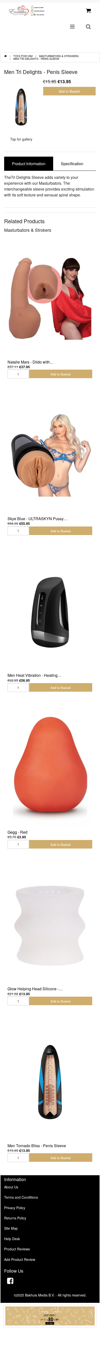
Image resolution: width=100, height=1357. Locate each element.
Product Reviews (17, 1248)
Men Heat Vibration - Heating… (34, 675)
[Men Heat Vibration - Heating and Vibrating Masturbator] (50, 612)
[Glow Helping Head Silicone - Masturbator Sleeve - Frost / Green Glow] (50, 925)
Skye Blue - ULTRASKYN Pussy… (37, 518)
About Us (11, 1187)
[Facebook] (10, 1281)
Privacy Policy (14, 1207)
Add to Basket (69, 91)
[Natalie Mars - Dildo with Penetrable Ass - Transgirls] (50, 298)
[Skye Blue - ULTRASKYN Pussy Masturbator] (50, 455)
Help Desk (12, 1238)
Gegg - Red (17, 832)
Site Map (11, 1228)
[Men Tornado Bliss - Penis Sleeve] (50, 1082)
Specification (72, 163)
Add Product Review (19, 1259)
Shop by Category (76, 46)
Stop (50, 1331)
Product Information (28, 163)
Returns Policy (15, 1217)
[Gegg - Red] (50, 769)
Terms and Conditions (21, 1197)
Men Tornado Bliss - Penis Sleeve (37, 1145)
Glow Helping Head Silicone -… (35, 989)
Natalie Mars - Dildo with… (31, 362)
